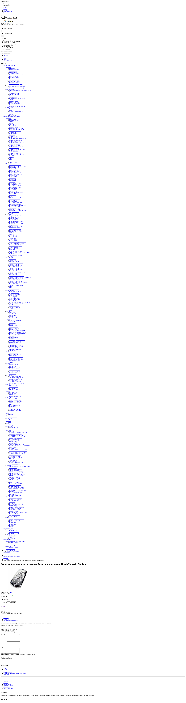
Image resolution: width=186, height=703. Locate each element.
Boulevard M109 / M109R (15, 172)
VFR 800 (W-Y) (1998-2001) (16, 457)
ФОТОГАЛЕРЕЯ (7, 60)
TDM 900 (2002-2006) (14, 478)
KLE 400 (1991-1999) (14, 509)
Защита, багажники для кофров (17, 74)
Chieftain (11, 316)
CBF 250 (11, 124)
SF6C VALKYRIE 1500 (15, 131)
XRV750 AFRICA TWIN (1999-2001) (18, 452)
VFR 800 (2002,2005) (14, 456)
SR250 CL (11, 233)
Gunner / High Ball (13, 398)
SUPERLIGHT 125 (14, 368)
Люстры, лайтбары (14, 94)
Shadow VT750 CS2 (14, 150)
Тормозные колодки (11, 545)
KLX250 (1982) (13, 505)
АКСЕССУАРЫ (10, 89)
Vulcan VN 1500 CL (14, 261)
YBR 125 (11, 253)
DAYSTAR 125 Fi (13, 353)
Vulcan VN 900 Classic (14, 280)
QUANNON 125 (13, 392)
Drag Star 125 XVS (13, 218)
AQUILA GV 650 (13, 380)
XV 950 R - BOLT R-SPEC (15, 251)
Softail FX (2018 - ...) (14, 300)
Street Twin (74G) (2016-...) (15, 342)
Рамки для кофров (13, 76)
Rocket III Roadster (13, 337)
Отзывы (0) (6, 619)
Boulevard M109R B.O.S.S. (15, 174)
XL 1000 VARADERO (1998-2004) (17, 462)
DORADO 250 (12, 366)
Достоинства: (4, 640)
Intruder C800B (13, 200)
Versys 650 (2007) (13, 513)
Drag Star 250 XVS (13, 219)
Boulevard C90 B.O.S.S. (15, 170)
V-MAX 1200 (12, 238)
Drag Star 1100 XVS (14, 217)
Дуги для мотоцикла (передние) (17, 86)
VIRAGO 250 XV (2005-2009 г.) (17, 243)
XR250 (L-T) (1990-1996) (15, 434)
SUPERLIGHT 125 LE (14, 370)
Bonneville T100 (13, 329)
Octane (11, 408)
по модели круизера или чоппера (11, 116)
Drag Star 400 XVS (13, 222)
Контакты (5, 12)
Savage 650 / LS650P (14, 212)
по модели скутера (8, 528)
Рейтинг (3, 655)
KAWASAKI (9, 257)
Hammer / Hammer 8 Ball (15, 400)
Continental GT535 (13, 427)
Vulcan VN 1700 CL (14, 268)
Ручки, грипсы (13, 97)
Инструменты (12, 115)
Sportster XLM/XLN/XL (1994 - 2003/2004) (19, 302)
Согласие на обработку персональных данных (14, 673)
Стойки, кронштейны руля (16, 111)
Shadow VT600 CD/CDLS (15, 140)
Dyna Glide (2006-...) (14, 293)
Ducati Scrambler (13, 417)
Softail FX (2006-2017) (14, 299)
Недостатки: (4, 647)
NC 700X (11, 448)
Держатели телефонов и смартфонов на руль (20, 90)
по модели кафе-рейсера (9, 411)
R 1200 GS (12, 526)
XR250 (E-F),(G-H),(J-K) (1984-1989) (18, 432)
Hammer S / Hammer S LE (15, 401)
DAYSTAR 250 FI (13, 355)
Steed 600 (11, 157)
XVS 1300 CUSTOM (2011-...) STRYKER (19, 252)
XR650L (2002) (13, 441)
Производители (7, 684)
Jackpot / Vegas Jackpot (14, 402)
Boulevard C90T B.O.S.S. (15, 171)
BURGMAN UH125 (14, 532)
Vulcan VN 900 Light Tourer (16, 285)
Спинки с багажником (14, 81)
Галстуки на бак (13, 105)
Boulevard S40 (12, 178)
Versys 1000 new (13, 516)
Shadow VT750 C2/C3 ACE (16, 146)
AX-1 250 (11, 431)
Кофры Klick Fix (13, 68)
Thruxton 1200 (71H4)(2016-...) (16, 345)
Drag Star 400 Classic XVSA (16, 221)
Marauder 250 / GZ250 (14, 209)
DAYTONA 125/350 (14, 385)
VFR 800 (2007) (13, 461)
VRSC (10, 310)
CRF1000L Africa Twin (14, 464)
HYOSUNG (9, 375)
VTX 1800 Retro (13, 162)
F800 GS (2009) (13, 524)
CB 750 (11, 123)
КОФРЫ (8, 67)
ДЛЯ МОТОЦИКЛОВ (9, 65)
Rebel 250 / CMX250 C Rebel (16, 128)
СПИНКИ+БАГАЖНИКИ (12, 80)
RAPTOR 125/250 (13, 387)
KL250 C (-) (12, 503)
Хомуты (11, 114)
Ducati (7, 415)
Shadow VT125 (13, 136)
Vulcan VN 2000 (13, 273)
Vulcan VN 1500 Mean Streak (16, 263)
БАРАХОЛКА (6, 553)
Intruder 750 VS (13, 191)
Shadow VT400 (13, 137)
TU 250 (11, 213)
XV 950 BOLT (12, 249)
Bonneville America (13, 327)
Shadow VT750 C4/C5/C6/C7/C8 (17, 149)
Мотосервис (6, 687)
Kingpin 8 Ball (12, 406)
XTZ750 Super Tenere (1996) (16, 475)
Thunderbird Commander (15, 349)
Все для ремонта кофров (15, 78)
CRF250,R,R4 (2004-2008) (15, 438)
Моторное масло (13, 542)
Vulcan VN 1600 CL (14, 264)
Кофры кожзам (13, 72)
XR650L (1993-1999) (14, 440)
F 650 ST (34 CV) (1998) (15, 520)
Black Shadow (12, 119)
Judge (10, 404)
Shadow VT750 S (13, 152)
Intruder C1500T (13, 196)
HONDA (8, 118)
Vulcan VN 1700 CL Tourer (15, 269)
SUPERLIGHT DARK (14, 371)
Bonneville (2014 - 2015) (15, 325)
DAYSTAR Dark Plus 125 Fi (16, 358)
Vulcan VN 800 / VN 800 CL (16, 278)
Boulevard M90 (13, 176)
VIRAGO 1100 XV (14, 239)
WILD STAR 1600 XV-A (15, 248)
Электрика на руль (14, 91)
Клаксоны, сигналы (14, 102)
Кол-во (5, 602)
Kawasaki (8, 421)
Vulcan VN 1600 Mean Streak (16, 266)
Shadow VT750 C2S (14, 148)
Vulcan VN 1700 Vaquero (15, 270)
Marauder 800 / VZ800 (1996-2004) (17, 210)
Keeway (8, 363)
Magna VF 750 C (13, 125)
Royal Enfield (9, 426)
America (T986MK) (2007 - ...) (16, 320)
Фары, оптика (12, 95)
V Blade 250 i (12, 374)
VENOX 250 (12, 393)
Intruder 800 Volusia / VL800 (16, 192)
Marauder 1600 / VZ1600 (15, 208)
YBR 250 (11, 256)
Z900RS (11, 422)
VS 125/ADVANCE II (14, 361)
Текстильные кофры (14, 73)
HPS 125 (11, 419)
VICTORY (9, 397)
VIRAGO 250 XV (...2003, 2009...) (17, 242)
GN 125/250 (12, 182)
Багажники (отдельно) (14, 82)
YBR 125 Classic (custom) (15, 255)
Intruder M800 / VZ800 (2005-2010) (17, 205)
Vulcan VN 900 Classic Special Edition (18, 282)
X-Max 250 (12, 536)
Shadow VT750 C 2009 (14, 144)
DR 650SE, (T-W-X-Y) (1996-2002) (17, 490)
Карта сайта (6, 674)
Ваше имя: (3, 634)
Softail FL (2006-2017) (14, 295)
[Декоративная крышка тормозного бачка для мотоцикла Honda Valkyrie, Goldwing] (18, 590)
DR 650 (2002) (12, 491)
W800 (10, 287)
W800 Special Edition (14, 289)
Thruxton (11, 344)
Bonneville (11, 324)
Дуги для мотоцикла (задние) (16, 88)
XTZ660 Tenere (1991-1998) (16, 472)
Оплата (5, 9)
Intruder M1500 (13, 201)
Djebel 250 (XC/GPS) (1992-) (16, 483)
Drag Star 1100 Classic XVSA (16, 216)
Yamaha (8, 534)
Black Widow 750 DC (14, 120)
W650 (10, 286)
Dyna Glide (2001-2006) (15, 291)
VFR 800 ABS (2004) (14, 458)
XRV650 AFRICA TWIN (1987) (17, 444)
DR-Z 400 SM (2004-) (14, 486)
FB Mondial (9, 418)
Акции (5, 59)
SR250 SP (11, 234)
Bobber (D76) (12, 323)
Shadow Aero (12, 132)
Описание (6, 618)
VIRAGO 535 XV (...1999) (15, 244)
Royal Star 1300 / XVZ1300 (15, 231)
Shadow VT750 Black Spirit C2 (16, 142)
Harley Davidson (10, 290)
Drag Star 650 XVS (13, 225)
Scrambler (11, 338)
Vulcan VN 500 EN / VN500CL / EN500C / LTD (20, 277)
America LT (12, 321)
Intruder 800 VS (13, 193)
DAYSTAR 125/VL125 (14, 354)
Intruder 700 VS (13, 189)
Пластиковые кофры (14, 69)
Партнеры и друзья (8, 685)
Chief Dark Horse (13, 313)
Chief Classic (12, 312)
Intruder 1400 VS (13, 184)
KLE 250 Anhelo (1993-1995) (16, 504)
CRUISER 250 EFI (13, 364)
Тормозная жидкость (14, 543)
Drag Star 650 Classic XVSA (16, 223)
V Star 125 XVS (13, 235)
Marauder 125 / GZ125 (14, 206)
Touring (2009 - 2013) (14, 307)
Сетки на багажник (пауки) (16, 84)
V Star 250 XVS (13, 236)
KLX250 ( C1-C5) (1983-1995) (16, 507)
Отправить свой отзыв (6, 658)
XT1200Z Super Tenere (14, 479)
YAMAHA (9, 214)
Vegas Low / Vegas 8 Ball (15, 410)
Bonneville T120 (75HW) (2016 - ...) (17, 332)
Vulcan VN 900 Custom (14, 283)
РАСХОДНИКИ (7, 539)
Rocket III (11, 336)
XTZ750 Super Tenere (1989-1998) (17, 474)
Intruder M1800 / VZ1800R (15, 202)
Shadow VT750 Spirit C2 (15, 153)
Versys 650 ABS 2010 (14, 515)
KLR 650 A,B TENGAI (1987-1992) (18, 512)
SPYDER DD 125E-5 (14, 389)
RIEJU (8, 423)
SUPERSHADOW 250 (14, 372)
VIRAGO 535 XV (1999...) (15, 246)
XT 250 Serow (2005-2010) (15, 469)
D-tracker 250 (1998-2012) (15, 508)
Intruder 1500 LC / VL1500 (15, 185)
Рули (10, 110)
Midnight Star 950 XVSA (15, 227)
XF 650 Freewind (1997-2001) (16, 487)
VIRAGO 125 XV (13, 240)
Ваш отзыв (3, 653)
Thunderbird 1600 (13, 347)
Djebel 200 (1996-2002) (14, 482)
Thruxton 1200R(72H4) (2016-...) (17, 346)
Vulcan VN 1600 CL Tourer (15, 265)
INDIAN (8, 311)
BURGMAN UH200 (14, 533)
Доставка (5, 10)
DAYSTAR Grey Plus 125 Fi (16, 359)
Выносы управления (14, 103)
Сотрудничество (7, 11)
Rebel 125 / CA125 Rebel (15, 127)
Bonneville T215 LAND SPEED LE (17, 333)
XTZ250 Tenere (13, 468)
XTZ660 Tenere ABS (14, 470)
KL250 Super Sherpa (14, 500)
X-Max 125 (12, 538)
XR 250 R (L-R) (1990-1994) (16, 435)
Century (11, 425)
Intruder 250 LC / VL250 (15, 187)
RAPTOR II (12, 388)
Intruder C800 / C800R (14, 199)
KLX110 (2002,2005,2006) (15, 498)
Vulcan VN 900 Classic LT (15, 281)
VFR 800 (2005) (13, 460)
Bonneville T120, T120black (16, 334)
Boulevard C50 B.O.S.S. (15, 167)
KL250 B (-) (12, 502)
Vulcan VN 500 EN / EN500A (16, 276)
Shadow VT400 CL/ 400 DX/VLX (17, 138)
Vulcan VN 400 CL (13, 274)
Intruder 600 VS (13, 188)
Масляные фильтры (14, 547)
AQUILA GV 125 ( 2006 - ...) (16, 376)
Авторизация (6, 5)
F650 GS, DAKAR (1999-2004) (16, 519)
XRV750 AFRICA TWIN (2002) (17, 453)
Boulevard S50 (12, 179)
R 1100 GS (11, 525)
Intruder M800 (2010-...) (15, 204)
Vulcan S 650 (12, 260)
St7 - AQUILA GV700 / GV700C (17, 383)
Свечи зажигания (10, 549)
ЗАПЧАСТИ (9, 107)
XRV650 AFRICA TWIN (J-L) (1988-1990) (19, 445)
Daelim (8, 351)
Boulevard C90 (12, 169)
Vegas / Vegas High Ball (14, 409)
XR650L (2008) (13, 443)
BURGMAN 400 (13, 530)
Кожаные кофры (13, 71)
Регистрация (6, 3)
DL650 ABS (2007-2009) (15, 495)
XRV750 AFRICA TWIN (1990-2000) (18, 449)
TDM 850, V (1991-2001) (15, 477)
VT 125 (11, 362)
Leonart (8, 384)
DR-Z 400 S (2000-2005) (15, 485)
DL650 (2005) (12, 494)
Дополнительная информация (10, 620)
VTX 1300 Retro (13, 159)
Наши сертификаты (8, 688)
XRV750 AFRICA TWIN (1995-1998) (18, 451)
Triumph (8, 319)
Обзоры (5, 58)
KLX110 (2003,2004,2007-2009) (17, 499)
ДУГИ (8, 85)
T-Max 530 (11, 537)
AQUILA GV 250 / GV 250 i (16, 379)
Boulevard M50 (13, 175)
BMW (7, 413)
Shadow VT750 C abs (14, 145)
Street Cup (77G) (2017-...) (15, 341)
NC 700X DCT (13, 447)
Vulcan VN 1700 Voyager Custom (17, 272)
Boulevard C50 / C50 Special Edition (17, 166)
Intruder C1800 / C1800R (15, 197)
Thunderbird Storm (13, 350)
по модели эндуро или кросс (10, 428)
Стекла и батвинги (14, 93)
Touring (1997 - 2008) (14, 306)
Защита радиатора (13, 101)
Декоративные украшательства (17, 106)
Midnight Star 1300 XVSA (15, 226)
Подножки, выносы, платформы (17, 98)
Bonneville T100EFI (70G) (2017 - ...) (18, 330)
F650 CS (11, 521)
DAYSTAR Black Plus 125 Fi (16, 357)
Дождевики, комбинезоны (12, 551)
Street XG (11, 304)
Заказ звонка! (11, 27)
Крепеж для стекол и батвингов (17, 108)
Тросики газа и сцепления (15, 112)
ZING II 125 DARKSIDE (15, 396)
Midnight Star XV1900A (15, 229)
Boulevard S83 (12, 180)
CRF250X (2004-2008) (14, 439)
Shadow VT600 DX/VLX (15, 141)
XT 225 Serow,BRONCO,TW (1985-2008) (19, 466)
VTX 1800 (6, 559)
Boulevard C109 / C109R (15, 165)
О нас (4, 7)
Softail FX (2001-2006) (14, 298)
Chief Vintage (12, 315)
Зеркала (11, 99)
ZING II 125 (12, 394)
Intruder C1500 (12, 195)
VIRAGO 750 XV (13, 247)
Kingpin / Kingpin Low (14, 405)
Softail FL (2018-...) (13, 297)
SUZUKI (8, 163)
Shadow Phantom (13, 133)
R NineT (11, 414)
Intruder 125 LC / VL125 (15, 183)
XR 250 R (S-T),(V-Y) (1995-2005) (17, 436)
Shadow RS (12, 135)
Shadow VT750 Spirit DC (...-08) (17, 154)
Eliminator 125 (12, 259)
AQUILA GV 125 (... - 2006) (16, 377)
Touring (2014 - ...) (13, 308)
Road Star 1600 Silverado (15, 230)
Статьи (5, 56)
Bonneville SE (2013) (14, 328)
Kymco (8, 391)
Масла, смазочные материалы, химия (15, 541)
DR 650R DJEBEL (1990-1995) (16, 489)
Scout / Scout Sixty (13, 317)
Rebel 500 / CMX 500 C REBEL (17, 129)
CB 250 (11, 121)
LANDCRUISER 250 (14, 367)
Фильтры (8, 546)
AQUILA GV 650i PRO (15, 381)
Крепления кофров (14, 77)
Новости (5, 55)
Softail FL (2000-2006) (14, 294)
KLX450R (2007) (13, 511)
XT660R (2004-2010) (14, 473)
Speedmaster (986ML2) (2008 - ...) (17, 340)
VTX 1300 (11, 158)
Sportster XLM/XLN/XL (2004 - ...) (17, 303)
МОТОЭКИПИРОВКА (9, 550)
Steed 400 (11, 155)
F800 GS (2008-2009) (14, 522)
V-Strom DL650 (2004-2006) (16, 492)
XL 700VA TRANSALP (15, 455)
